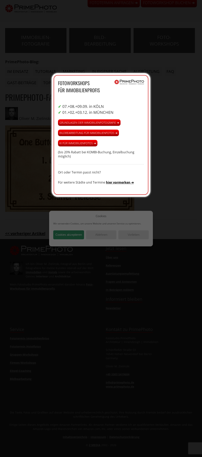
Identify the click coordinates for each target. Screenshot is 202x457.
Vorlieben (133, 234)
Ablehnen (101, 234)
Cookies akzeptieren (68, 234)
